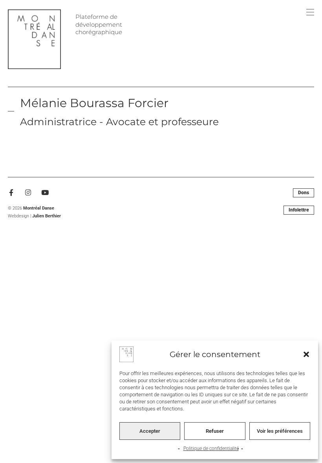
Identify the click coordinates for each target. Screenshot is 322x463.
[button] (306, 354)
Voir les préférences (280, 431)
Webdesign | (34, 216)
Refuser (215, 431)
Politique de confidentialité (211, 448)
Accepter (149, 431)
